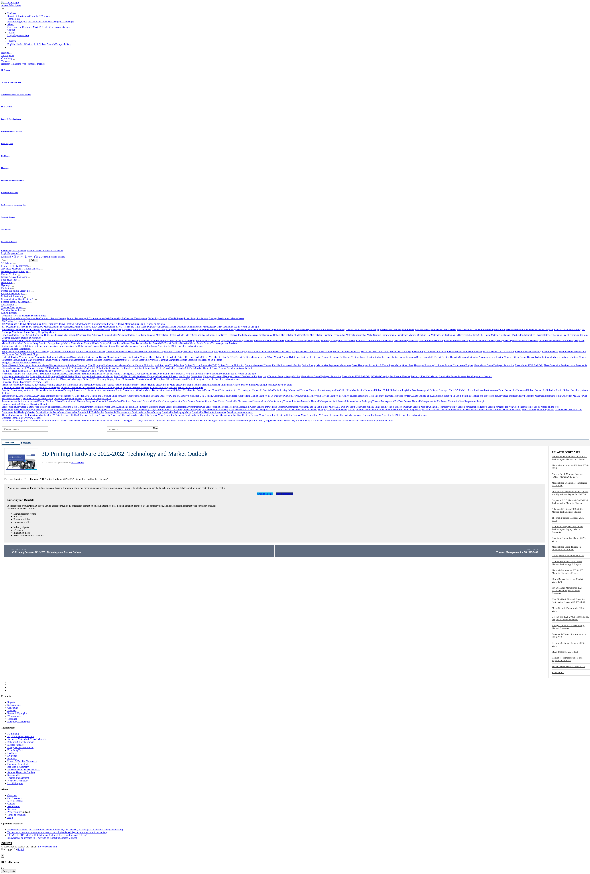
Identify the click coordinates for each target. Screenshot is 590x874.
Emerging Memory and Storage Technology (319, 395)
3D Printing (7, 263)
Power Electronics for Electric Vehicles (340, 357)
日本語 (19, 44)
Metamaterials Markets (165, 326)
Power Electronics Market (372, 357)
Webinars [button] (5, 61)
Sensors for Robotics (545, 390)
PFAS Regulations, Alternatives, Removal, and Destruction (61, 371)
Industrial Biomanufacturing (567, 329)
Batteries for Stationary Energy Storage (304, 340)
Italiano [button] (61, 256)
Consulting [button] (6, 58)
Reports (11, 16)
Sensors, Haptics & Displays (15, 301)
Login (12, 871)
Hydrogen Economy (424, 365)
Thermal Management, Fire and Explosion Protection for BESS (146, 346)
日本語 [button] (13, 256)
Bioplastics (127, 329)
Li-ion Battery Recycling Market (40, 332)
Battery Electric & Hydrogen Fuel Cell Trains (216, 351)
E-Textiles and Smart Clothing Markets (204, 420)
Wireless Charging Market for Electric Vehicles (173, 360)
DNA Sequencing (143, 373)
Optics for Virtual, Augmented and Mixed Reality (271, 420)
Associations (63, 27)
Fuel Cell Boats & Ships (26, 354)
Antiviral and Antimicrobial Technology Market (36, 373)
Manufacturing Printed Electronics (203, 384)
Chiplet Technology (260, 395)
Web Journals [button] (28, 63)
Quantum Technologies (12, 293)
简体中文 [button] (22, 256)
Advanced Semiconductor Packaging (30, 379)
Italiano (67, 44)
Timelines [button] (40, 63)
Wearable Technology (11, 310)
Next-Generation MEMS (568, 395)
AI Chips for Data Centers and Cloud (90, 395)
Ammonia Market (40, 365)
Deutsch (51, 44)
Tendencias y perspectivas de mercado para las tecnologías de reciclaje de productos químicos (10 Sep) (57, 832)
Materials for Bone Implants (141, 335)
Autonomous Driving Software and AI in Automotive (76, 390)
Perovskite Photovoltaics (73, 368)
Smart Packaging (224, 326)
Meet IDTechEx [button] (35, 250)
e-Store (25, 35)
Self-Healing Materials (489, 335)
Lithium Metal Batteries (20, 343)
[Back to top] (1, 852)
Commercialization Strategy (52, 318)
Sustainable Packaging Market (176, 412)
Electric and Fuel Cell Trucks (375, 351)
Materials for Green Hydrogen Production (228, 335)
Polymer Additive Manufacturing (123, 324)
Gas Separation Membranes (337, 365)
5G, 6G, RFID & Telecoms (14, 266)
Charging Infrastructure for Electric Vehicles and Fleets (264, 351)
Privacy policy (14, 812)
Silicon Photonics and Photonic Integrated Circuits (190, 379)
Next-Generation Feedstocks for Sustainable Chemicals (461, 409)
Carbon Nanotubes (142, 329)
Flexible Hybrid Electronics (153, 384)
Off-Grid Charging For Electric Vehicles (232, 357)
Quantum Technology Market (162, 387)
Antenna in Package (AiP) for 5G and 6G (71, 326)
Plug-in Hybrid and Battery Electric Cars (301, 357)
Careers (53, 27)
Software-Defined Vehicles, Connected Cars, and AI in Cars (133, 401)
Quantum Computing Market (108, 387)
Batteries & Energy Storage (14, 271)
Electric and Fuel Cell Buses (346, 351)
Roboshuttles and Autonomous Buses (404, 357)
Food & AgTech (9, 279)
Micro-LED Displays (154, 379)
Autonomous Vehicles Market (120, 351)
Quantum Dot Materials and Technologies (437, 335)
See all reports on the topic (152, 324)
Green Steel (407, 365)
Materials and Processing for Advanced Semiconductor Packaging (96, 335)
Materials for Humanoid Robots (264, 335)
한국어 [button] (31, 256)
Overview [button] (6, 250)
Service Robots (563, 390)
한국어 (37, 44)
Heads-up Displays (69, 357)
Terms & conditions (16, 814)
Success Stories (38, 315)
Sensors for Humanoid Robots (519, 390)
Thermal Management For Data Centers (391, 401)
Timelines (46, 21)
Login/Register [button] (8, 253)
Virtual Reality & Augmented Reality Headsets (318, 420)
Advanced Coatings (102, 329)
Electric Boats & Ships (400, 351)
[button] (11, 13)
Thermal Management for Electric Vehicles (81, 360)
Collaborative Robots (193, 390)
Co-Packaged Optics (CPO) (82, 379)
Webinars (44, 16)
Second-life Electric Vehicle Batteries (171, 343)
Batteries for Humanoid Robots (269, 340)
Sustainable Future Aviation (46, 360)
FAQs (10, 817)
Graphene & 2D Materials (443, 329)
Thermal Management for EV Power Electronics (125, 360)
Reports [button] (5, 52)
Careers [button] (47, 250)
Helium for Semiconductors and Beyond (533, 329)
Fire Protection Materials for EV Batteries (44, 415)
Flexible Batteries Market (456, 340)
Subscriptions (22, 16)
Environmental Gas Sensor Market (203, 406)
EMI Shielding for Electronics (416, 329)
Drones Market (324, 351)
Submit (34, 260)
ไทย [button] (38, 256)
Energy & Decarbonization (14, 277)
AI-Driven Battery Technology (180, 340)
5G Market (34, 326)
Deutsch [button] (45, 256)
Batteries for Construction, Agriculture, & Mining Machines (224, 340)
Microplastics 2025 (424, 409)
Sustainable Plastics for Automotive (518, 335)
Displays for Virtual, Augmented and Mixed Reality (123, 406)
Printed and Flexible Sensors (234, 384)
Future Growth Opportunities (24, 318)
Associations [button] (57, 250)
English (11, 44)
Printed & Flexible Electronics (15, 290)
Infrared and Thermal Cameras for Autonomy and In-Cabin (316, 390)
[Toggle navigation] (3, 8)
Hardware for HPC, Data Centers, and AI (413, 395)
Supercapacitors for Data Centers (75, 346)
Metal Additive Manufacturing (91, 324)
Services (6, 318)
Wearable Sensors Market (520, 406)
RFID (213, 326)
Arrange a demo (265, 493)
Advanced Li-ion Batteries (152, 340)
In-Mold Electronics (176, 384)
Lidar (118, 379)
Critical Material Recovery (332, 329)
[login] (20, 849)
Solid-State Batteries (32, 346)
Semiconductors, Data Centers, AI (17, 299)
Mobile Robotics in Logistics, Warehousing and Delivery (410, 390)
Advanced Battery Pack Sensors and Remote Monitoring (110, 340)
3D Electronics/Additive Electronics (59, 324)
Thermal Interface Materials (548, 335)
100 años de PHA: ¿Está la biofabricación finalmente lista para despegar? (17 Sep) (47, 835)
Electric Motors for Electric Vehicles (464, 351)
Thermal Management (12, 307)
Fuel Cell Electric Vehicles (14, 357)
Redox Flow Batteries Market (137, 343)
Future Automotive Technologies (44, 357)
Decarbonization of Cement (258, 365)
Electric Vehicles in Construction (498, 351)
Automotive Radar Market (37, 390)
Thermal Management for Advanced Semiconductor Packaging (341, 401)
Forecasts (26, 442)
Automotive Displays (58, 379)
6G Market (45, 326)
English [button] (5, 256)
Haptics (224, 406)
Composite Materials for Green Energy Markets (222, 329)
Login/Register (14, 35)
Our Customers (25, 27)
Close (5, 871)
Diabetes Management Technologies (77, 373)
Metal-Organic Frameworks (380, 335)
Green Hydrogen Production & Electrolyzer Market (376, 365)
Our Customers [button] (19, 250)
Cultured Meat (25, 371)
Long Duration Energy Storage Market (51, 343)
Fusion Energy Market (313, 365)
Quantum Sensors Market (135, 387)
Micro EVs (206, 357)
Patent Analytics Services (196, 318)
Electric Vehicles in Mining (528, 351)
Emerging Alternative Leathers (386, 329)
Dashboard (9, 442)
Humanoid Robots (261, 390)
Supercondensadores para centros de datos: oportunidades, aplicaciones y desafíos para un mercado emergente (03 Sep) (65, 829)
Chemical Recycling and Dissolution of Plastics (175, 329)
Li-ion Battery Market (549, 340)
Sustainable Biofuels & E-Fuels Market (183, 368)
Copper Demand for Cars (281, 329)
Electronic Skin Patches (164, 373)
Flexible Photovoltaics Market (286, 365)
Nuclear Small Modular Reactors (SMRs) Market (36, 368)
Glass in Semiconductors (381, 395)
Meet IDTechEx (41, 27)
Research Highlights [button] (11, 63)
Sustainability (7, 304)
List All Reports (9, 313)
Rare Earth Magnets (468, 335)
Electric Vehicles (9, 274)
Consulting (34, 16)
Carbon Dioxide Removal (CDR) (201, 365)
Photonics (6, 288)
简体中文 (28, 44)
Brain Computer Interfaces (85, 406)
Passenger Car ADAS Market (266, 357)
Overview (12, 27)
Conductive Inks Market (257, 329)
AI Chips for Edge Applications (123, 395)
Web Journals (34, 21)
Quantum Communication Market (193, 326)
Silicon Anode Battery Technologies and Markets (213, 343)
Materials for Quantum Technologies (327, 335)
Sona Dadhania (77, 462)
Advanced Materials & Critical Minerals (20, 268)
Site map (11, 809)
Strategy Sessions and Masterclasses (226, 318)
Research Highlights (17, 21)
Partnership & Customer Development (128, 318)
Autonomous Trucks (95, 351)
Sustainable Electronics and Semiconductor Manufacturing (254, 401)
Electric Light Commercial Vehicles (429, 351)
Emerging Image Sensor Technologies (167, 406)
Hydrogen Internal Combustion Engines (454, 365)
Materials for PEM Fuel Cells (295, 335)
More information (284, 493)
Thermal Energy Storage (103, 346)
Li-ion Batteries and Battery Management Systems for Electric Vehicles (503, 340)
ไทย (44, 44)
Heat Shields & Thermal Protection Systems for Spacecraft (485, 329)
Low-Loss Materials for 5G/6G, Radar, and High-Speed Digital (123, 326)
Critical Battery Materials (307, 329)
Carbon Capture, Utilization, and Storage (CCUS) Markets (155, 365)
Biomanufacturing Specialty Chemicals (68, 365)
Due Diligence (176, 318)
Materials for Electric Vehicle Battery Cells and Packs (182, 335)
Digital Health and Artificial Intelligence (114, 373)
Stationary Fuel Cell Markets (119, 368)
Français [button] (53, 256)
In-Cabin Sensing (278, 390)
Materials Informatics (356, 335)
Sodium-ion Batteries (12, 346)
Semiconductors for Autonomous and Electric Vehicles (485, 357)
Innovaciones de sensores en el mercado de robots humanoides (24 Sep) (42, 838)
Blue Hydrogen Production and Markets (107, 365)
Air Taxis (80, 351)
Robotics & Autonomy (12, 296)
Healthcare (6, 282)
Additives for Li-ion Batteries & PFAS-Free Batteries (66, 329)
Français (59, 44)
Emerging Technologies (62, 21)
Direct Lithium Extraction (358, 329)
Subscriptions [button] (7, 55)
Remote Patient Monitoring (217, 373)
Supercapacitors (50, 346)
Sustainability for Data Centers (148, 368)
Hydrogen (6, 285)
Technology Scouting (158, 318)
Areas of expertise (21, 315)
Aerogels (116, 329)
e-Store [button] (19, 253)
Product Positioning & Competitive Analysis (88, 318)
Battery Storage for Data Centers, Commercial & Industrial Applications (358, 340)
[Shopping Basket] (1, 8)
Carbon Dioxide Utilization (231, 365)
